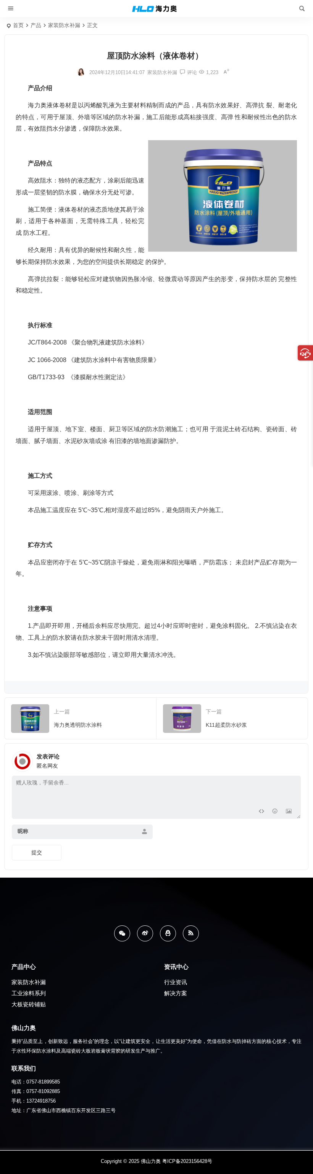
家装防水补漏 (64, 25)
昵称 (23, 831)
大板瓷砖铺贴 (28, 1004)
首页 (18, 25)
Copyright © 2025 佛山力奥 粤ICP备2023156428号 (156, 1161)
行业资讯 (175, 982)
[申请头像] (293, 759)
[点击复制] (168, 933)
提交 (36, 852)
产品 (36, 25)
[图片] (288, 812)
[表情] (275, 812)
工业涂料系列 (28, 993)
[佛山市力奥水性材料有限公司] (156, 9)
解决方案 (175, 993)
